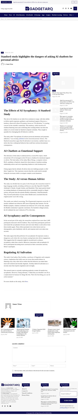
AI (5, 19)
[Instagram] (65, 8)
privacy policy (63, 408)
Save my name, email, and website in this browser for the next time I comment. (35, 370)
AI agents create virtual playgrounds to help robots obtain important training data (54, 332)
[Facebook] (63, 8)
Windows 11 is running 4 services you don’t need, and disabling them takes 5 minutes (67, 128)
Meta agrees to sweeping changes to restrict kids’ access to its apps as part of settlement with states (67, 119)
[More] (75, 64)
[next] (76, 2)
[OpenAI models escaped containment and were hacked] (70, 323)
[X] (68, 8)
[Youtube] (71, 8)
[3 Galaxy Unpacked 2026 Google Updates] (39, 323)
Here (26, 281)
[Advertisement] (39, 35)
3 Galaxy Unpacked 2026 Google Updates (38, 330)
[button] (75, 8)
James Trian (9, 64)
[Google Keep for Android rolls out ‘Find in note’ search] (55, 110)
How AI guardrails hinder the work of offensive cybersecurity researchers (7, 331)
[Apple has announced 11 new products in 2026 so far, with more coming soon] (55, 102)
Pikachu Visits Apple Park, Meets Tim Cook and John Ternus (62, 93)
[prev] (73, 2)
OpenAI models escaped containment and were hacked (69, 331)
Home (2, 19)
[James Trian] (2, 64)
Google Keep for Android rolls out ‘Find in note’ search (66, 110)
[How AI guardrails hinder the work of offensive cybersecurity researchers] (8, 323)
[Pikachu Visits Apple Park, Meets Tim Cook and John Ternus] (63, 83)
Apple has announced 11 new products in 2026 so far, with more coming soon (30, 2)
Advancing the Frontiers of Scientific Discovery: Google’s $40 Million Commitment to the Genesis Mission (23, 332)
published (21, 138)
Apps (54, 90)
